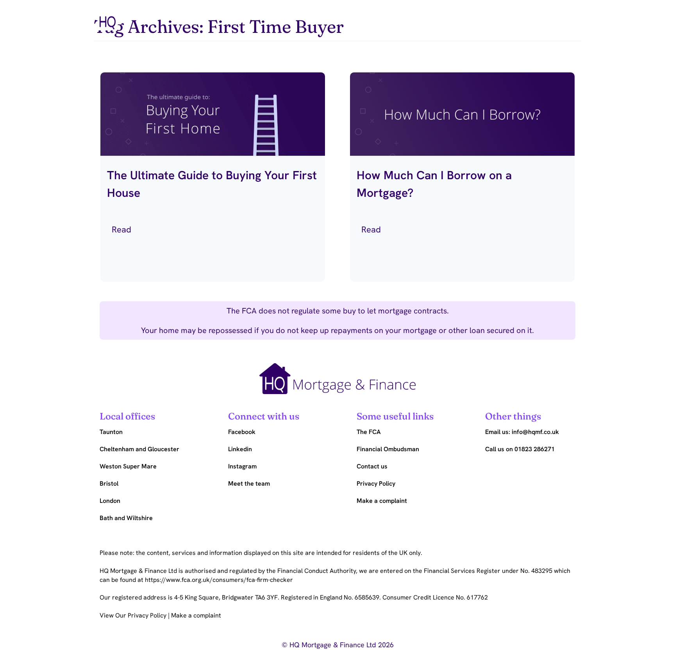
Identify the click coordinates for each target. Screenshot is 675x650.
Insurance (434, 16)
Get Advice (554, 16)
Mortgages (373, 16)
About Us (493, 16)
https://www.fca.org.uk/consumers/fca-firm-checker (219, 580)
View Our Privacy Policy (134, 615)
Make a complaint (196, 615)
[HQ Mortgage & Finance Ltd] (107, 18)
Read (123, 229)
